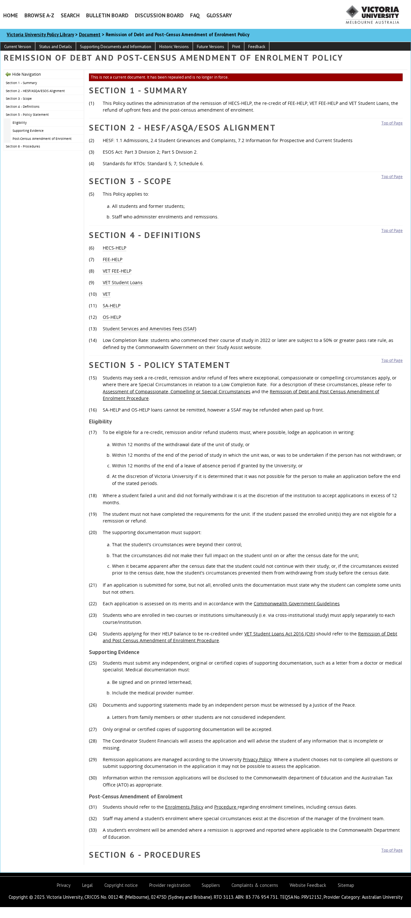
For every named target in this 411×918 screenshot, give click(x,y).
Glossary (219, 15)
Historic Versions (174, 46)
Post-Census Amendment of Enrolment (42, 138)
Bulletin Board (107, 15)
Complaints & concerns (255, 885)
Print (236, 46)
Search (70, 15)
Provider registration (169, 885)
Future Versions (210, 46)
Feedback (256, 46)
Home (10, 15)
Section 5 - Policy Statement (27, 114)
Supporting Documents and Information (115, 46)
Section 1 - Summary (21, 83)
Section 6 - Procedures (23, 146)
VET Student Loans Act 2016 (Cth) (279, 634)
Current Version (17, 46)
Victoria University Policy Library (40, 34)
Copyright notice (121, 885)
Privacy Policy (257, 759)
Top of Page (392, 123)
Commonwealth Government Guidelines (297, 603)
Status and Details (55, 46)
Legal (87, 885)
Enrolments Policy (184, 807)
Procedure (226, 807)
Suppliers (211, 885)
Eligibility (20, 122)
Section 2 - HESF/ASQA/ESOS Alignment (35, 91)
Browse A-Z (39, 15)
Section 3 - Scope (19, 98)
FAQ (195, 15)
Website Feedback (308, 885)
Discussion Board (159, 15)
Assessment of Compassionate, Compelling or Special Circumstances (176, 391)
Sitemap (346, 885)
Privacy (64, 885)
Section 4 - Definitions (22, 106)
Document (90, 34)
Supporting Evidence (28, 130)
